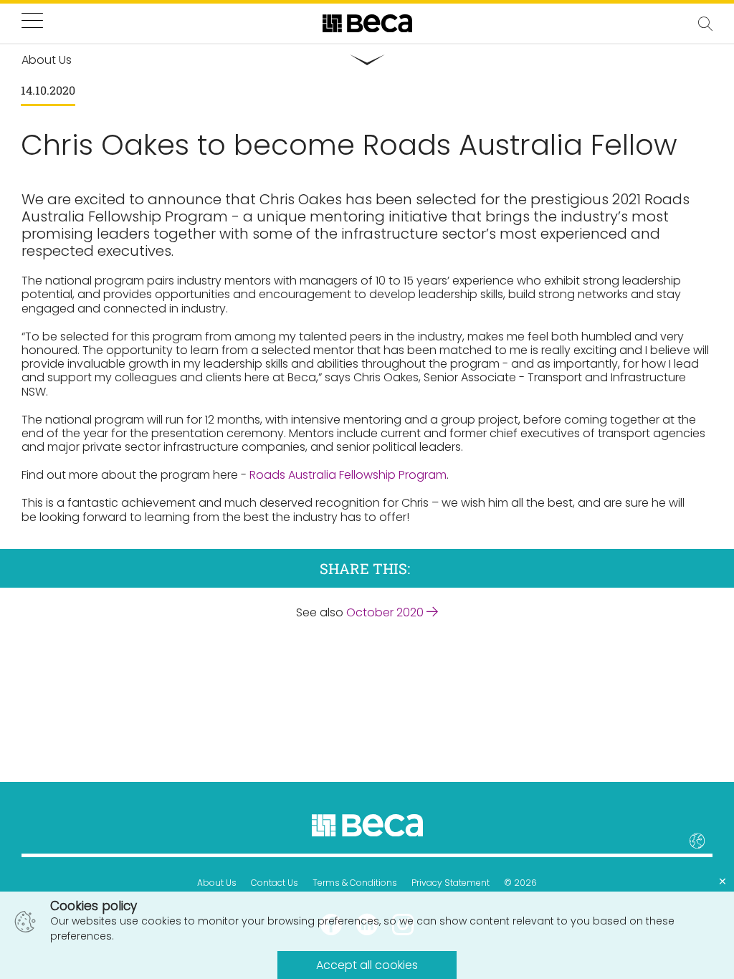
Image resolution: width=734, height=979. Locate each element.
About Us (217, 883)
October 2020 (386, 612)
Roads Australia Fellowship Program (348, 475)
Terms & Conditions (355, 883)
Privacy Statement (450, 883)
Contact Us (274, 883)
